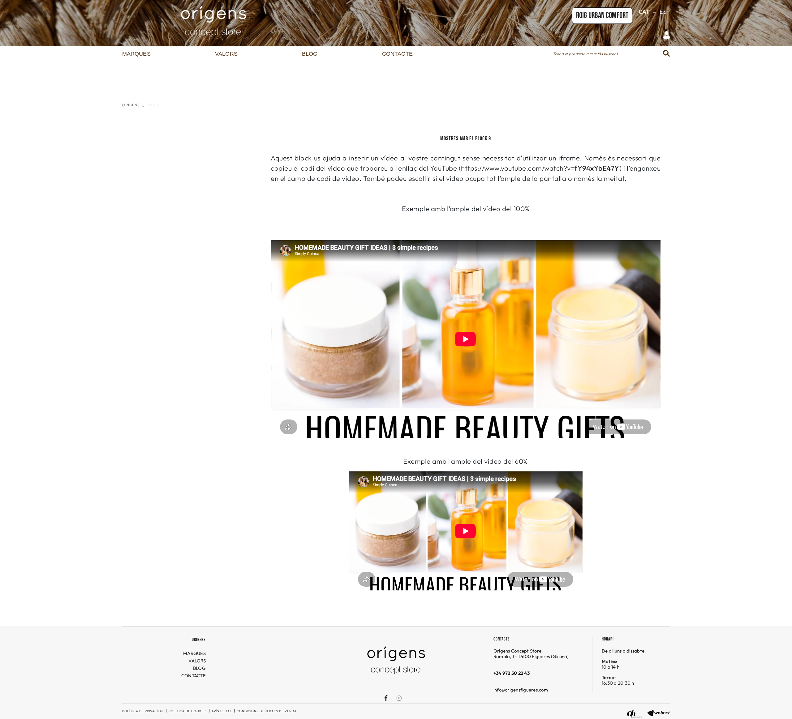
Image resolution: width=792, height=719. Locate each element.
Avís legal (222, 711)
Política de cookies (188, 711)
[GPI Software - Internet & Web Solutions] (659, 712)
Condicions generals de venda (267, 711)
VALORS (197, 661)
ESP (665, 11)
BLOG (199, 668)
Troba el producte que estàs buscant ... (587, 53)
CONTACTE (193, 676)
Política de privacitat (143, 711)
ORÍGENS (131, 105)
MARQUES (194, 653)
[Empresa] (213, 21)
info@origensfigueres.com (520, 690)
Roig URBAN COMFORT (602, 15)
